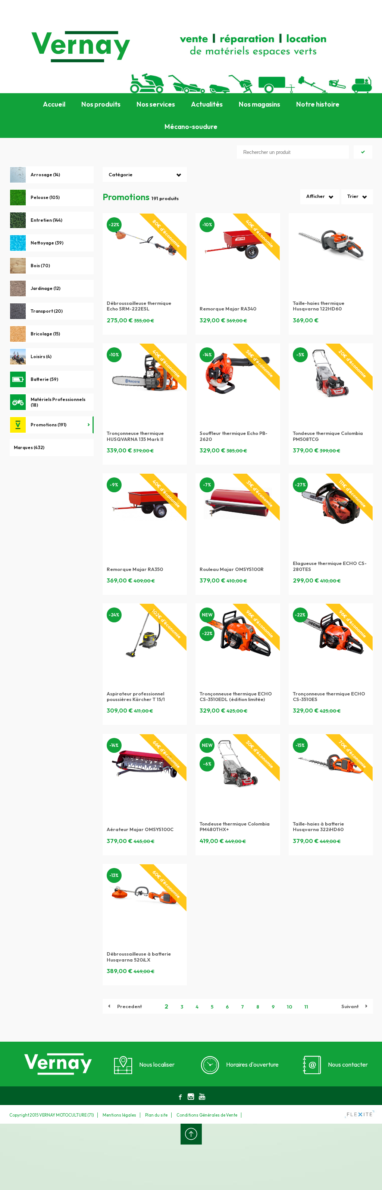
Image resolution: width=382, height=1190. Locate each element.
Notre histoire (317, 104)
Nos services (156, 104)
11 (306, 1007)
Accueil (54, 104)
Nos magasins (259, 104)
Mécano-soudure (191, 126)
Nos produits (100, 104)
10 (289, 1007)
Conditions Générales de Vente (206, 1115)
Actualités (207, 104)
